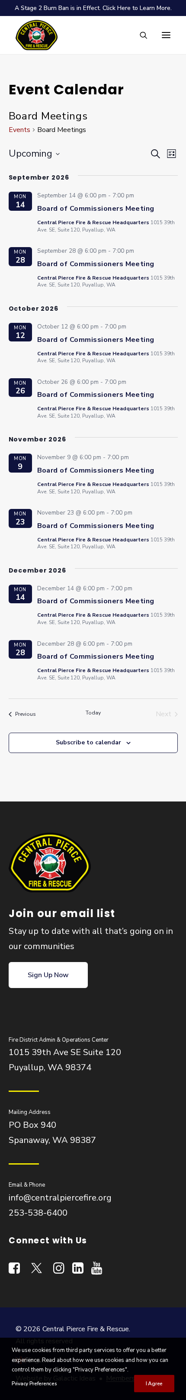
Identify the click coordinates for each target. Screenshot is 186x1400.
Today (93, 712)
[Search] (140, 35)
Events (19, 130)
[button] (166, 35)
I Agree (154, 1383)
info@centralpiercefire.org (60, 1198)
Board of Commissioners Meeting (95, 208)
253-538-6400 (38, 1213)
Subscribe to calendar (88, 742)
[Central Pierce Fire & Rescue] (37, 35)
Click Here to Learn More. (137, 8)
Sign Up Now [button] (48, 975)
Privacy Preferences (34, 1383)
